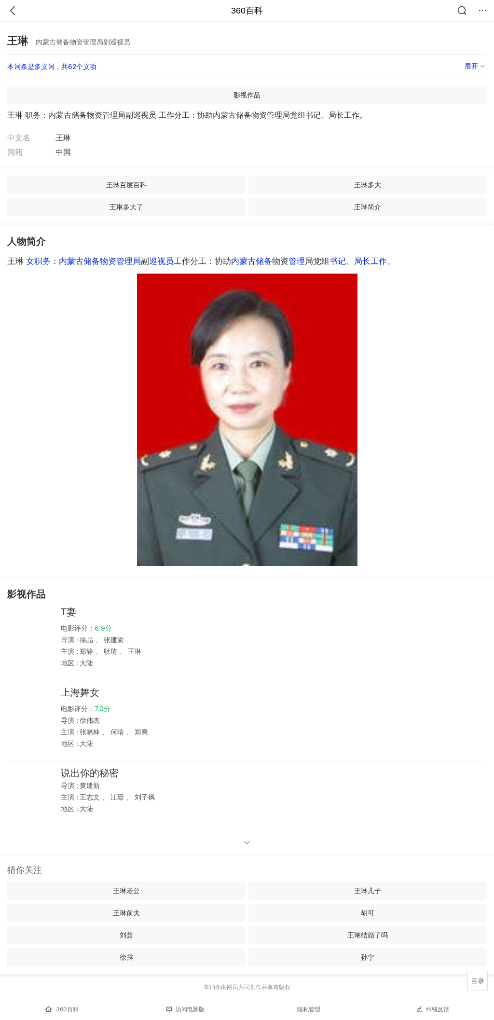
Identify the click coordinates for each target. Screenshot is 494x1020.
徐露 (126, 957)
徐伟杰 (90, 720)
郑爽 (140, 732)
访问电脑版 (190, 1009)
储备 (264, 261)
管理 (296, 261)
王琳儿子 (367, 890)
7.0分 (102, 708)
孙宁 (367, 957)
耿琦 (110, 651)
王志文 (91, 797)
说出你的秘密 (90, 773)
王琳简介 (367, 207)
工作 (378, 261)
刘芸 (126, 935)
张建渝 (113, 639)
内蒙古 (243, 261)
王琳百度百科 (126, 184)
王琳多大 (367, 184)
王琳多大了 (126, 207)
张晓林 (91, 732)
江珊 (117, 797)
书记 (337, 261)
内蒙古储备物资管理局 (100, 261)
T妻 (68, 611)
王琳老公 (126, 890)
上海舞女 (80, 692)
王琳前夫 (126, 913)
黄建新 (90, 785)
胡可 (367, 913)
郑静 (87, 651)
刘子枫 (144, 797)
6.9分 (103, 628)
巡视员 (161, 261)
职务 (42, 261)
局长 (362, 261)
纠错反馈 (437, 1009)
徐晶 (87, 639)
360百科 (247, 10)
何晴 (117, 732)
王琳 (133, 651)
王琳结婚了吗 (367, 935)
